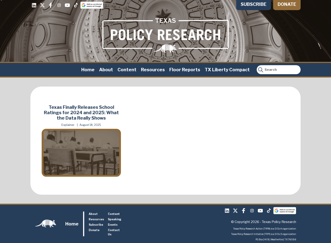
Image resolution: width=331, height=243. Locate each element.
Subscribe (253, 4)
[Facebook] (50, 5)
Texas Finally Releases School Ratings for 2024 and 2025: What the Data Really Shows (81, 113)
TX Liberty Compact (227, 69)
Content (127, 69)
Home (88, 69)
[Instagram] (59, 5)
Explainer (68, 125)
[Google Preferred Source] (91, 5)
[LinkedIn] (34, 5)
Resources (153, 69)
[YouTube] (67, 5)
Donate (287, 4)
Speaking (114, 219)
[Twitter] (42, 5)
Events (113, 224)
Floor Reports (184, 69)
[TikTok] (75, 5)
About (106, 69)
